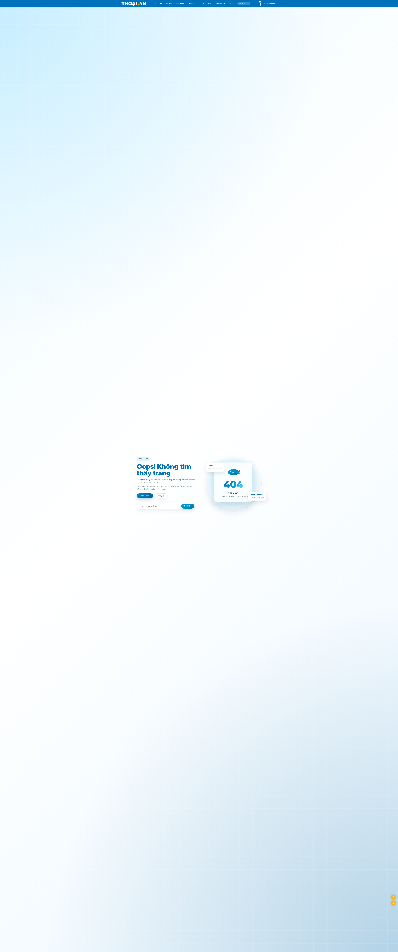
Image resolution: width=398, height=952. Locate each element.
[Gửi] (248, 3)
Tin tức (201, 3)
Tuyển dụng (220, 3)
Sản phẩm (180, 3)
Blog (209, 3)
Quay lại (161, 496)
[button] (260, 3)
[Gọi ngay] (393, 903)
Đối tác (192, 3)
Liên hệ (231, 3)
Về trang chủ (145, 496)
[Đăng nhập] (254, 3)
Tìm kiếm (187, 506)
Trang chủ (157, 3)
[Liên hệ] (393, 897)
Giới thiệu (169, 3)
